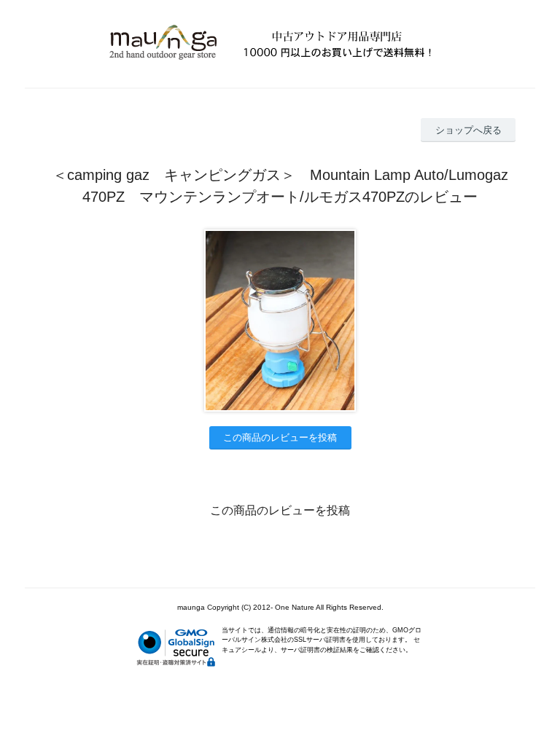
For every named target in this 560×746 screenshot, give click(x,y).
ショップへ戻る (468, 130)
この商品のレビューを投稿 (280, 437)
